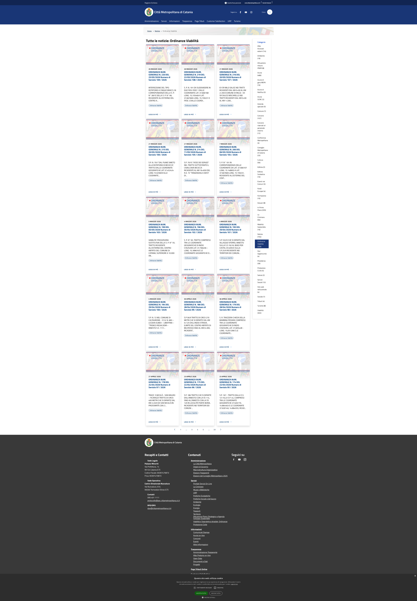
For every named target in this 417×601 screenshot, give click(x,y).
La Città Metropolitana (202, 464)
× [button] (415, 576)
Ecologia (196, 505)
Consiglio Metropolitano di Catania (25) (262, 151)
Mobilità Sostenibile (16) (261, 227)
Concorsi (196, 538)
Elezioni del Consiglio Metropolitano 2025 (210, 476)
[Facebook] (239, 12)
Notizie (157, 31)
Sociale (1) (261, 296)
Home (149, 31)
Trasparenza (196, 549)
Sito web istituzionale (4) (262, 289)
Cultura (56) (260, 161)
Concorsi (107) (260, 117)
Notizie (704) (260, 235)
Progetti (196, 565)
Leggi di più (234, 584)
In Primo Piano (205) (261, 208)
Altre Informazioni (200, 545)
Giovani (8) (261, 203)
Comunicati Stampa (201, 532)
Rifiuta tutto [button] (215, 593)
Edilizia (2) (261, 167)
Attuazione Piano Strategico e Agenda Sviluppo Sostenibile (208, 518)
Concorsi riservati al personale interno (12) (261, 128)
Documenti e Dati (200, 561)
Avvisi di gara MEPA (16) (261, 82)
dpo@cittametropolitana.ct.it (159, 508)
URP (195, 493)
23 (215, 429)
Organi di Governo (200, 467)
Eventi (196, 542)
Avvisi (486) (259, 74)
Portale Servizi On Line (202, 484)
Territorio (197, 514)
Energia (196, 508)
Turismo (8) (261, 305)
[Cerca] (269, 12)
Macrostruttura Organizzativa (205, 470)
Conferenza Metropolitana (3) (262, 140)
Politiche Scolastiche (201, 496)
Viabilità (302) (260, 311)
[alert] (208, 587)
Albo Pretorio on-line (202, 555)
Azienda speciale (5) (261, 105)
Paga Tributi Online (199, 569)
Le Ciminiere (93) (261, 217)
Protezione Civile (200, 525)
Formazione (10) (261, 197)
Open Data (197, 558)
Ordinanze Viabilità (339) (261, 244)
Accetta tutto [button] (201, 593)
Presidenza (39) (261, 262)
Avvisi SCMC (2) (260, 98)
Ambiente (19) (261, 57)
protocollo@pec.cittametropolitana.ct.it (163, 500)
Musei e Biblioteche (201, 490)
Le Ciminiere (198, 487)
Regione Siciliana (151, 3)
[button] (204, 588)
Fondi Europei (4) (261, 189)
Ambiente (197, 502)
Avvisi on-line (199, 535)
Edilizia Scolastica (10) (261, 174)
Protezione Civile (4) (261, 269)
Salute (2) (261, 275)
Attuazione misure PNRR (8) (261, 65)
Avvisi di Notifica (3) (261, 91)
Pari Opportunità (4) (261, 254)
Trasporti (196, 511)
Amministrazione (198, 460)
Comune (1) (261, 111)
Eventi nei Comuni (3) (261, 182)
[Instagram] (250, 12)
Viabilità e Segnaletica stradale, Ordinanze (210, 522)
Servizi (194, 480)
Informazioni (196, 529)
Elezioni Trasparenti (201, 473)
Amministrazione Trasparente (205, 552)
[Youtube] (245, 12)
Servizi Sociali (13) (261, 281)
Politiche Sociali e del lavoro (204, 499)
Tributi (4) (261, 301)
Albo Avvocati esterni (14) (261, 49)
